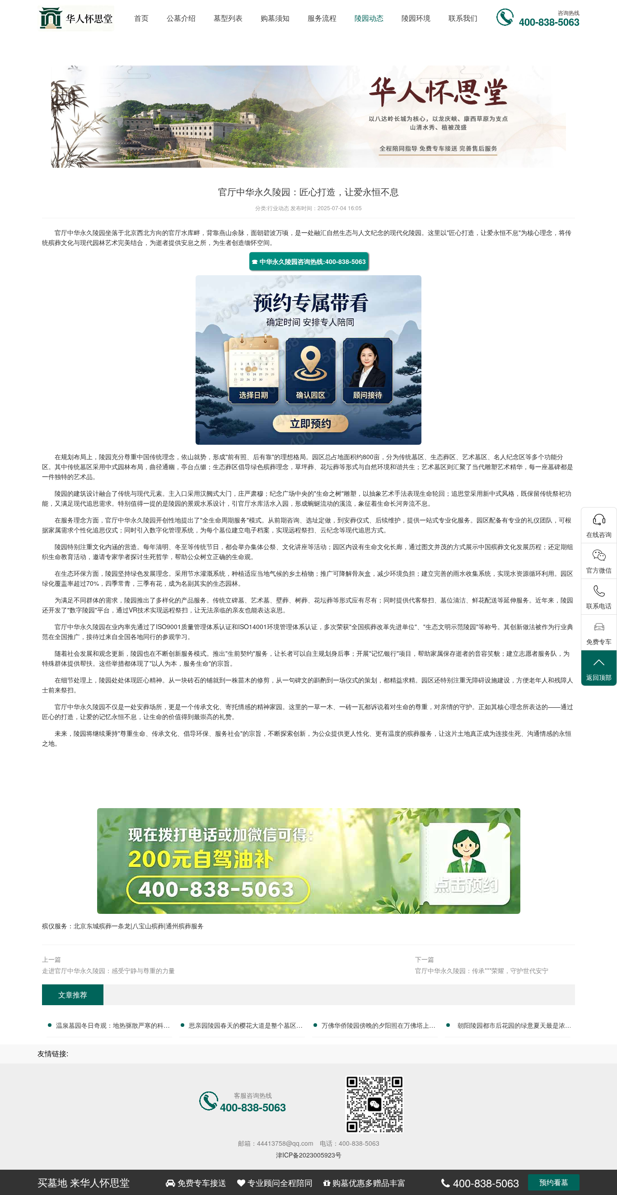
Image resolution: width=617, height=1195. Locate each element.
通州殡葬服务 (185, 925)
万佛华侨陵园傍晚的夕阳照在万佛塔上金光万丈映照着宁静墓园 (378, 1026)
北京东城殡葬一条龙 (102, 925)
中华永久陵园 (86, 232)
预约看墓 (553, 1182)
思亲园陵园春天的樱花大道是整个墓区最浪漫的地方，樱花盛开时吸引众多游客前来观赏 (246, 1026)
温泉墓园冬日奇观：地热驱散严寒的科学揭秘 (113, 1026)
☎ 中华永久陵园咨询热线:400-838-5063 (309, 261)
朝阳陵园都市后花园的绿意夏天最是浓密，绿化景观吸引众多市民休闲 (511, 1026)
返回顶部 (599, 677)
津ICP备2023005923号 (308, 1154)
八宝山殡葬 (148, 925)
